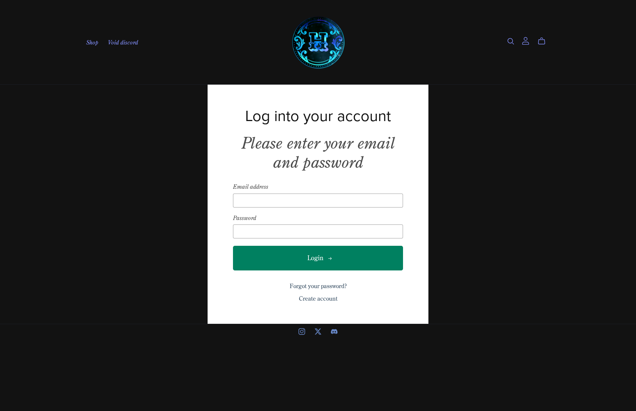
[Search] (511, 41)
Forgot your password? (318, 286)
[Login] (525, 40)
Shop (92, 42)
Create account (318, 298)
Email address (250, 186)
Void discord (123, 42)
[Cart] (544, 41)
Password (244, 218)
